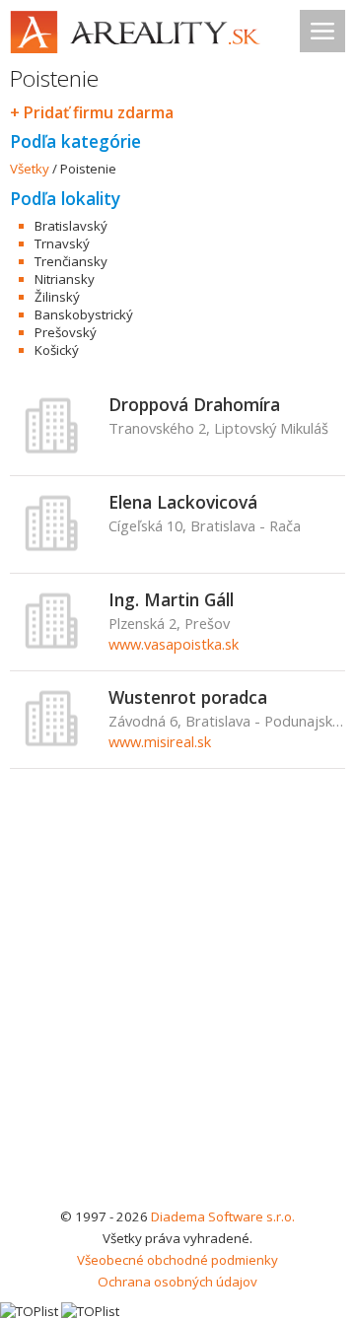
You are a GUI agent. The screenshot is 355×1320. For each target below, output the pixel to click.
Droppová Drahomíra (194, 404)
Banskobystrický (84, 314)
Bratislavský (71, 226)
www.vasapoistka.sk (173, 644)
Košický (57, 350)
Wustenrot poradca (187, 697)
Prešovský (66, 332)
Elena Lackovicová (182, 502)
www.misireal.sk (159, 741)
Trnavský (62, 243)
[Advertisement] (177, 1018)
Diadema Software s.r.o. (223, 1216)
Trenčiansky (71, 261)
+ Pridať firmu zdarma (92, 112)
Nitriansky (65, 279)
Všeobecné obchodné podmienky (177, 1260)
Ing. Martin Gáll (171, 599)
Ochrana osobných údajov (177, 1281)
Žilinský (57, 297)
